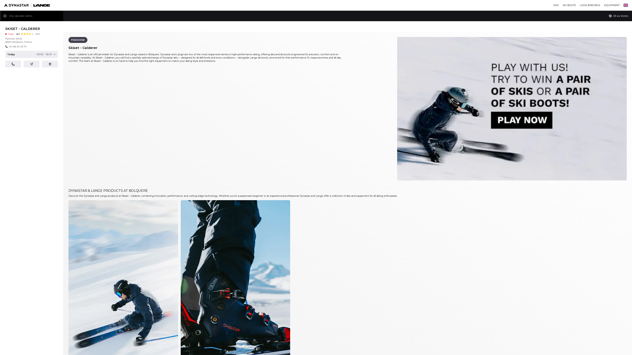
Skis (556, 5)
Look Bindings (590, 5)
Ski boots (569, 5)
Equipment (611, 5)
